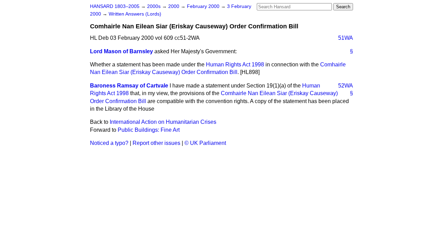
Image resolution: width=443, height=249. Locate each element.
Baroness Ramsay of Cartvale (129, 86)
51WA (345, 38)
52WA (345, 86)
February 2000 (204, 6)
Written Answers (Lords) (135, 14)
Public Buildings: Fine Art (149, 130)
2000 (174, 6)
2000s (154, 6)
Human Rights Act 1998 (235, 64)
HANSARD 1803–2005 (114, 6)
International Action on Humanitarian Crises (163, 122)
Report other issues (156, 143)
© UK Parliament (205, 143)
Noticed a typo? (109, 143)
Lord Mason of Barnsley (121, 51)
